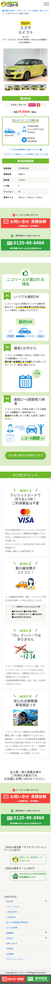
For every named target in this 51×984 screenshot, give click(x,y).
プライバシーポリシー (15, 959)
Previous (5, 65)
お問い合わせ (11, 943)
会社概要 (10, 953)
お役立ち (10, 938)
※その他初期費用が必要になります (24, 149)
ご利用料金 (11, 917)
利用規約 (10, 948)
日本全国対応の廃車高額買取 (32, 875)
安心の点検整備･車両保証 (17, 922)
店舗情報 (10, 932)
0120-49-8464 (27, 244)
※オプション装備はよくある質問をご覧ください (25, 154)
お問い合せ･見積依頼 (28, 223)
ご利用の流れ (11, 911)
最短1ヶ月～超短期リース (31, 859)
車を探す (10, 901)
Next (45, 65)
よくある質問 (11, 927)
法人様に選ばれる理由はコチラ (25, 455)
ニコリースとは (12, 906)
